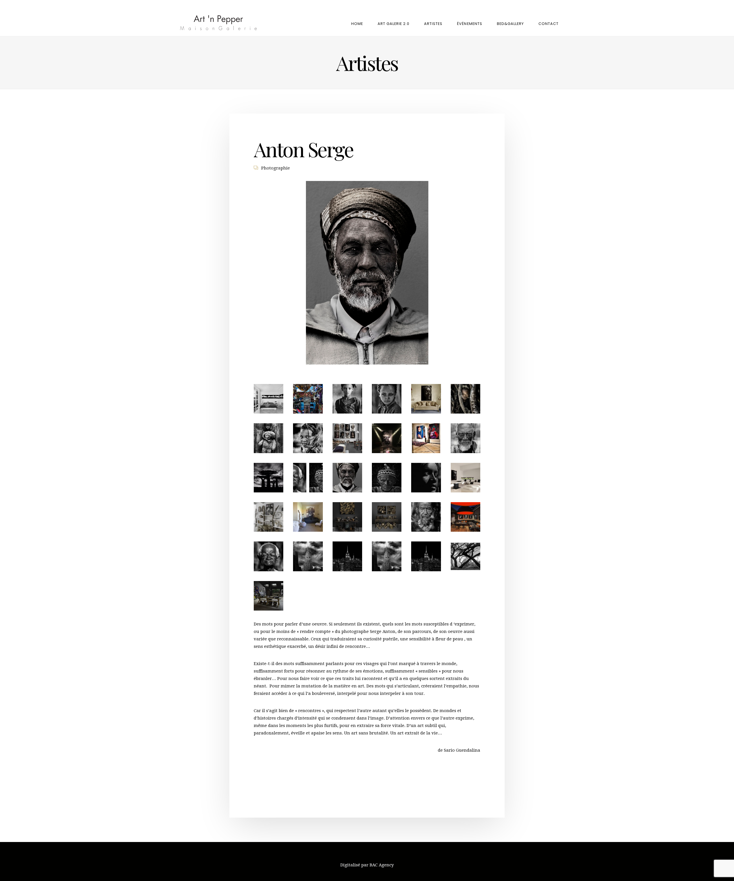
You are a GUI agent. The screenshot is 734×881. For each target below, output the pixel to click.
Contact (548, 23)
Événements (469, 23)
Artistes (433, 23)
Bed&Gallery (510, 23)
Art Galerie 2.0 (393, 23)
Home (357, 23)
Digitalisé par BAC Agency (367, 865)
